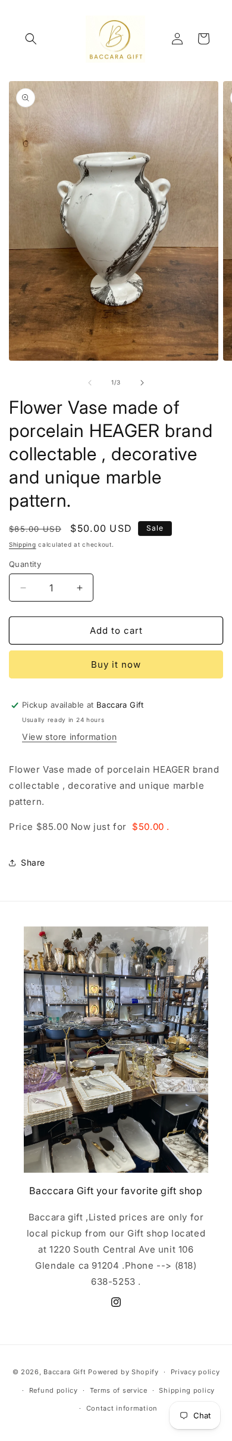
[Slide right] (142, 383)
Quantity (25, 564)
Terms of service (119, 1390)
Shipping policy (187, 1390)
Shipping (22, 544)
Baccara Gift (64, 1372)
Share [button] (33, 862)
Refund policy (53, 1390)
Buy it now (116, 664)
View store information (69, 737)
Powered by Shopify (123, 1372)
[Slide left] (90, 383)
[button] (31, 39)
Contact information (122, 1408)
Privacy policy (195, 1372)
